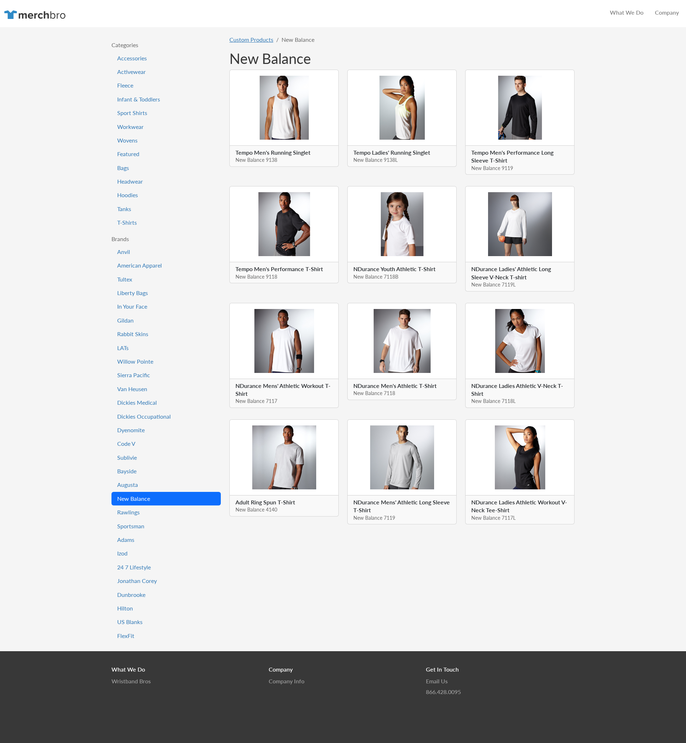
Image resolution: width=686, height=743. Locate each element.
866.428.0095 (443, 692)
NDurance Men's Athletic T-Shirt (395, 386)
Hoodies (127, 195)
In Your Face (132, 306)
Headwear (130, 181)
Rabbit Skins (132, 334)
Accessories (132, 58)
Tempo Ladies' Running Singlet (391, 152)
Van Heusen (132, 389)
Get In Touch (442, 669)
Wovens (127, 140)
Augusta (127, 484)
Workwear (130, 127)
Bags (123, 168)
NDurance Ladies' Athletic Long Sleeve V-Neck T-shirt (511, 273)
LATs (123, 348)
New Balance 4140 (256, 509)
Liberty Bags (132, 293)
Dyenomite (131, 430)
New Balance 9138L (375, 159)
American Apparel (139, 265)
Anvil (123, 252)
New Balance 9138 (256, 159)
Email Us (437, 681)
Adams (125, 539)
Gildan (125, 320)
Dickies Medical (137, 402)
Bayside (126, 471)
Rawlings (128, 512)
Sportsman (130, 526)
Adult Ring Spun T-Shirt (265, 502)
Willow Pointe (135, 361)
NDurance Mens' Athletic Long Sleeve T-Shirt (401, 506)
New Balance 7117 (256, 400)
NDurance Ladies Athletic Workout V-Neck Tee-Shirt (519, 506)
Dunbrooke (131, 594)
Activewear (131, 72)
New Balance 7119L (493, 284)
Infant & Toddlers (138, 99)
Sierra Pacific (133, 375)
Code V (126, 443)
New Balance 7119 (374, 517)
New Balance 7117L (493, 517)
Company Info (286, 681)
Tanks (124, 209)
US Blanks (130, 622)
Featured (128, 154)
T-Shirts (127, 222)
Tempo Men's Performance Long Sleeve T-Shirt (512, 156)
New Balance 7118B (375, 276)
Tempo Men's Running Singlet (272, 152)
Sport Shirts (132, 113)
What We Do (626, 12)
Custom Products (251, 39)
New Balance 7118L (493, 400)
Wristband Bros (131, 681)
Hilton (125, 608)
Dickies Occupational (144, 416)
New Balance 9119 (492, 167)
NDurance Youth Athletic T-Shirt (394, 269)
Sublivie (127, 457)
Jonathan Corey (137, 581)
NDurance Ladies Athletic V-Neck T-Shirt (517, 390)
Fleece (125, 85)
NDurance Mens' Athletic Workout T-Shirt (282, 390)
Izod (122, 553)
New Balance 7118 (374, 393)
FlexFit (125, 636)
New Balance (133, 498)
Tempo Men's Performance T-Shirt (279, 269)
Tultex (124, 279)
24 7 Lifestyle (134, 567)
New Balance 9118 (256, 276)
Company (667, 12)
